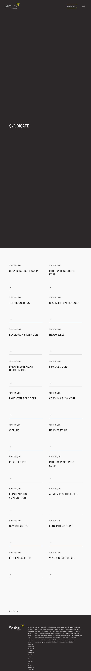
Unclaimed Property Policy (31, 655)
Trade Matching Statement (31, 644)
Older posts (13, 611)
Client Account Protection (31, 665)
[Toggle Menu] (83, 6)
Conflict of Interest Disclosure (31, 629)
